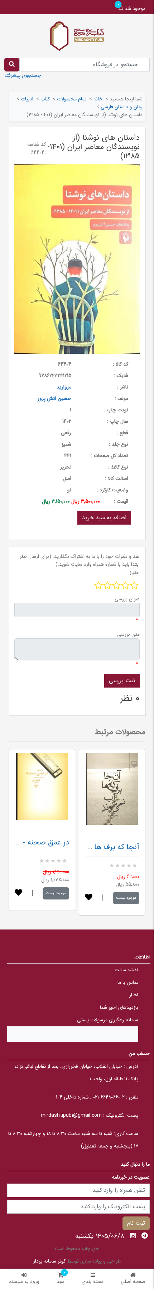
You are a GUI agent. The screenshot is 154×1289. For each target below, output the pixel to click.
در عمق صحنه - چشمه (35, 842)
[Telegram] (144, 1236)
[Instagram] (133, 1236)
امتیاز (135, 572)
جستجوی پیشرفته (22, 75)
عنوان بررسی (127, 599)
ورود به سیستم (24, 1281)
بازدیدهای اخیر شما (119, 1007)
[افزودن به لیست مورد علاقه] (18, 893)
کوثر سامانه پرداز (49, 1261)
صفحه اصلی (133, 1281)
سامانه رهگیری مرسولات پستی (107, 1020)
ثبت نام (136, 1223)
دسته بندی (93, 1281)
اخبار (133, 995)
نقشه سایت (126, 970)
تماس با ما (127, 982)
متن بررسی (128, 634)
